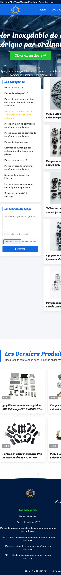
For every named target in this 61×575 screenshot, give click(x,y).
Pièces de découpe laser (16, 142)
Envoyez (20, 249)
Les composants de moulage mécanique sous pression (18, 186)
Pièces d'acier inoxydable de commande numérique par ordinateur (18, 114)
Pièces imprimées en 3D (16, 160)
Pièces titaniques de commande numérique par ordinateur (20, 134)
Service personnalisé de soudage (16, 195)
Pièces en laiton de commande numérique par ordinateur (19, 125)
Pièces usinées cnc (13, 87)
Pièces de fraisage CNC (16, 93)
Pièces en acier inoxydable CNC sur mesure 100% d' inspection (22, 456)
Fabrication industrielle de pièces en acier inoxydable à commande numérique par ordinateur (20, 407)
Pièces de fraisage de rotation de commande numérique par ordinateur (19, 102)
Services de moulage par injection (16, 176)
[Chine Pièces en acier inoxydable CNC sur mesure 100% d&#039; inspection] (22, 433)
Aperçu (42, 9)
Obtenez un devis (28, 56)
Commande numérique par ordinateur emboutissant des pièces (18, 151)
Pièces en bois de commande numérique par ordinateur (19, 167)
